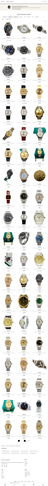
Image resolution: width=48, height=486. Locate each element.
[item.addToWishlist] (30, 23)
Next (29, 440)
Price (32, 16)
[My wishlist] (43, 1)
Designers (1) (16, 16)
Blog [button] (25, 465)
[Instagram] (4, 466)
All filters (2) (5, 16)
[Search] (42, 1)
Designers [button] (2, 477)
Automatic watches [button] (8, 19)
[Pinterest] (6, 466)
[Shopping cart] (45, 1)
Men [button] (2, 473)
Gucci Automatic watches (32, 453)
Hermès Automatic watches (6, 453)
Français (18, 481)
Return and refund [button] (27, 473)
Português (29, 481)
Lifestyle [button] (2, 476)
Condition (21, 16)
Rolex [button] (3, 19)
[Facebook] (2, 466)
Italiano (25, 481)
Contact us (26, 462)
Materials (28, 16)
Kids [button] (2, 474)
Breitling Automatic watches (15, 453)
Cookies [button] (26, 476)
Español (33, 481)
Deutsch (22, 481)
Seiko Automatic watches (24, 453)
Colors (25, 16)
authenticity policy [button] (27, 474)
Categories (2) (10, 16)
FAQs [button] (25, 461)
